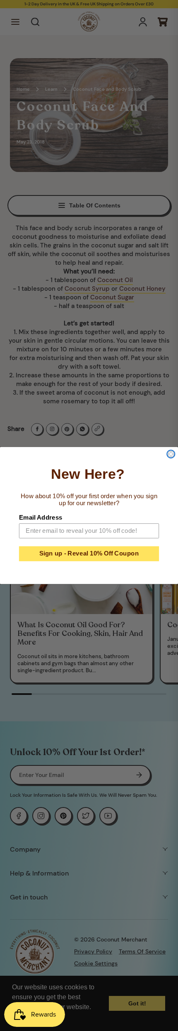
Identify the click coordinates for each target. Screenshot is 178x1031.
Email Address (41, 517)
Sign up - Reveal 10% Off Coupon (89, 553)
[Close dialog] (171, 454)
